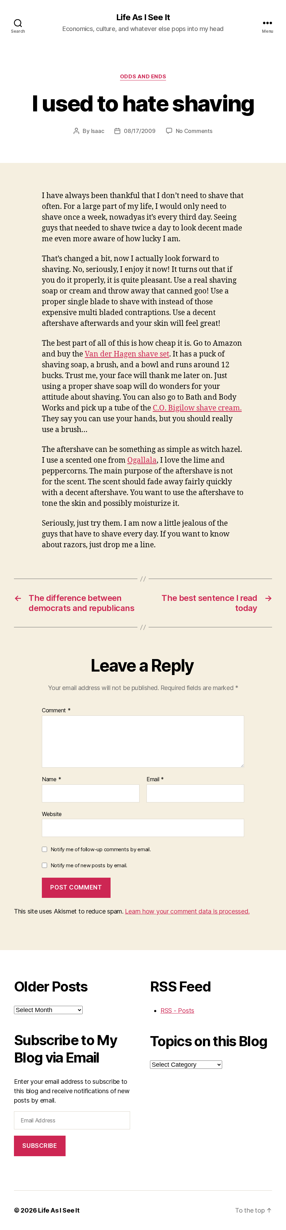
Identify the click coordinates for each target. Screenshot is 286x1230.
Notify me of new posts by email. (89, 865)
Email (155, 779)
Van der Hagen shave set (127, 354)
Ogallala (142, 460)
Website (52, 813)
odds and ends (143, 76)
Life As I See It (143, 17)
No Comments (194, 130)
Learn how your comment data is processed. (187, 911)
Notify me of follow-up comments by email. (101, 849)
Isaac (97, 130)
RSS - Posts (177, 1010)
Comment (56, 710)
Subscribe (39, 1145)
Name (51, 779)
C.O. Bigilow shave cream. (197, 408)
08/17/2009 (139, 130)
